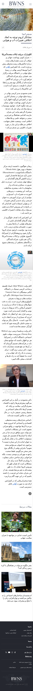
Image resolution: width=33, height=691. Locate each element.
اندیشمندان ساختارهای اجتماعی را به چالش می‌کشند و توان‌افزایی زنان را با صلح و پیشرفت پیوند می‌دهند (17, 598)
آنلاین (8, 67)
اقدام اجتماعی (13, 630)
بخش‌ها (30, 626)
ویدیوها (30, 641)
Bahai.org (28, 656)
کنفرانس (24, 154)
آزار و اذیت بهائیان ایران (26, 635)
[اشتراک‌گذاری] (30, 493)
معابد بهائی (29, 633)
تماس (14, 662)
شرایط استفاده (12, 667)
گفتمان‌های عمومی (27, 630)
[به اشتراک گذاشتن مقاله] (3, 47)
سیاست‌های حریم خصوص (26, 667)
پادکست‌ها (29, 647)
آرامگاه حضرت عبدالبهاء (10, 633)
